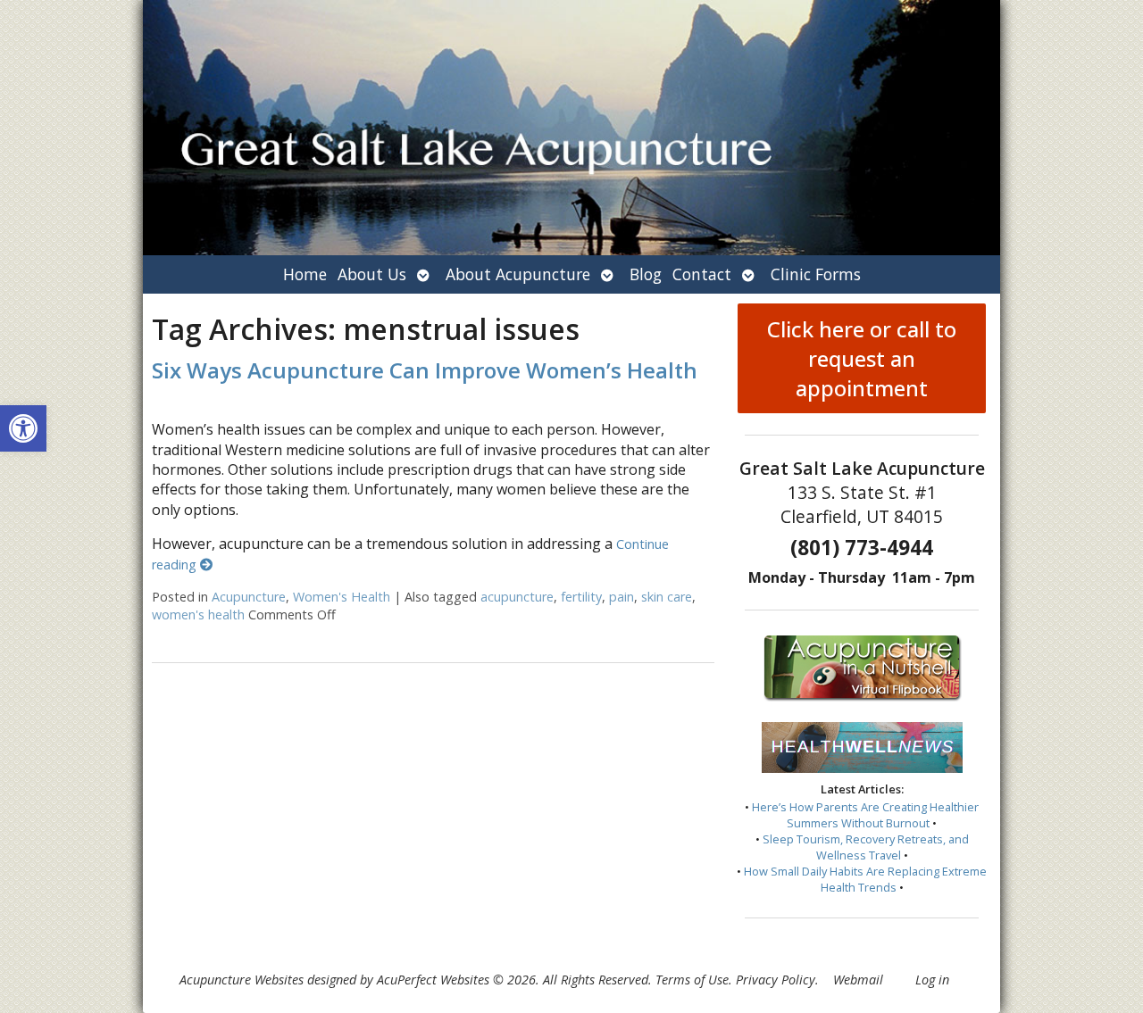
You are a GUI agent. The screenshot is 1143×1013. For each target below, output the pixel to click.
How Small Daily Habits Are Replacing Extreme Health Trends (865, 879)
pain (621, 596)
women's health (198, 614)
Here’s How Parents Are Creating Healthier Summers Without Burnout (865, 815)
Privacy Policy (775, 979)
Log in (932, 979)
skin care (666, 596)
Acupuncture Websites (241, 979)
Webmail (858, 979)
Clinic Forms (816, 274)
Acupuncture (249, 596)
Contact (701, 274)
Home (305, 274)
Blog (646, 274)
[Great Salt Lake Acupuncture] (571, 127)
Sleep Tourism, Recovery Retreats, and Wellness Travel (866, 847)
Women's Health (341, 596)
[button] (23, 428)
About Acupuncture (518, 274)
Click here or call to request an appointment (861, 358)
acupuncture (517, 596)
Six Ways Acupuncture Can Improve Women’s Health (424, 370)
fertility (581, 596)
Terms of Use (692, 979)
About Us (372, 274)
